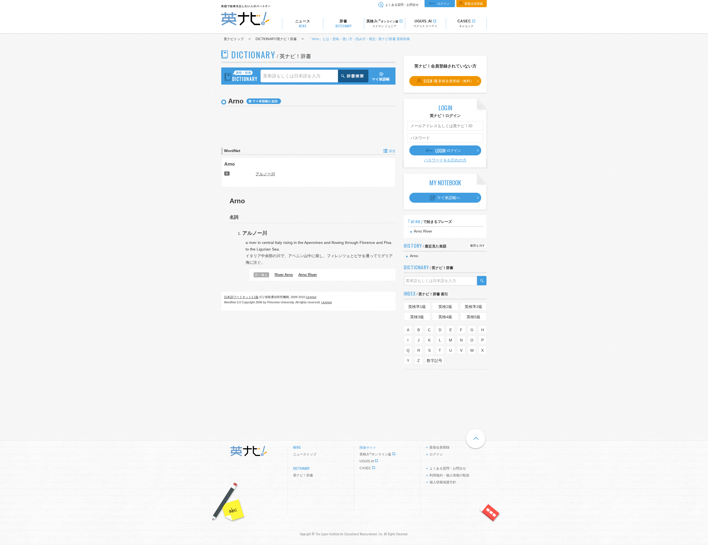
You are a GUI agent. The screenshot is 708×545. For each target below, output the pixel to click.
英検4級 (445, 317)
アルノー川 (265, 174)
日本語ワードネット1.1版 (241, 297)
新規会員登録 (474, 3)
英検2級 (445, 306)
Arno (229, 163)
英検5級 (473, 317)
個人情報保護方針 (443, 482)
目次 (392, 151)
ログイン (443, 3)
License (311, 297)
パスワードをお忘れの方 (445, 160)
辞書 (343, 23)
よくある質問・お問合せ (402, 4)
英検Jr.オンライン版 (375, 454)
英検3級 (417, 317)
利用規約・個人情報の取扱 (449, 475)
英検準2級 (473, 306)
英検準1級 (417, 306)
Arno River (423, 231)
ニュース (302, 23)
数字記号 (434, 360)
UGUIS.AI (367, 461)
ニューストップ (304, 454)
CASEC (365, 468)
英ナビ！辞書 (303, 475)
